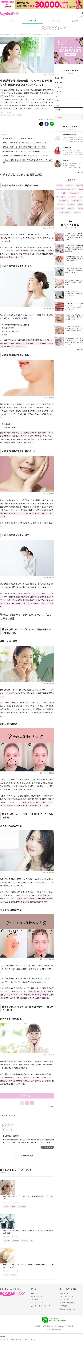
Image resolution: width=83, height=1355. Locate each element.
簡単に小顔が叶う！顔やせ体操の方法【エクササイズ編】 (25, 142)
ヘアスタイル (64, 201)
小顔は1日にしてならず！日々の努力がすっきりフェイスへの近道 (28, 161)
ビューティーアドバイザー (39, 1306)
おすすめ (7, 1240)
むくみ (19, 115)
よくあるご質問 (64, 1299)
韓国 (64, 193)
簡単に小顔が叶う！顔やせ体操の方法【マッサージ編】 (24, 147)
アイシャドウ (61, 197)
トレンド (72, 197)
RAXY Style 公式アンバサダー (65, 189)
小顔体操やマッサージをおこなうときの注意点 (21, 151)
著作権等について (60, 1326)
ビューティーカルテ (37, 1303)
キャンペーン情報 (54, 21)
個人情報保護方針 (48, 1326)
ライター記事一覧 (47, 1147)
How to (3, 115)
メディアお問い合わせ (66, 1296)
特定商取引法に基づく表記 (67, 1309)
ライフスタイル (65, 212)
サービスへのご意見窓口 (67, 1303)
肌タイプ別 (24, 1240)
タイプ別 (77, 212)
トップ (11, 21)
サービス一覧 (4, 1339)
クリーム (14, 1275)
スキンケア (8, 112)
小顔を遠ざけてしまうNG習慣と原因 (17, 138)
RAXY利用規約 (64, 1306)
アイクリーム (22, 1206)
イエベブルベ (77, 201)
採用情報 (70, 1326)
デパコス (70, 208)
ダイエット (60, 208)
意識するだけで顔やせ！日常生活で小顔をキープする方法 (25, 155)
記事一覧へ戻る (27, 1155)
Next (51, 1107)
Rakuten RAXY (9, 14)
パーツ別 (70, 205)
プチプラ (60, 205)
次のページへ (27, 1096)
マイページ (34, 1299)
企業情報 (37, 1326)
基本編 (13, 1206)
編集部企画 (15, 1240)
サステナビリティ (30, 1339)
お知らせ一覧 (63, 1293)
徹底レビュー (74, 193)
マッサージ (11, 115)
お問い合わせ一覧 (16, 1339)
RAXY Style (32, 21)
